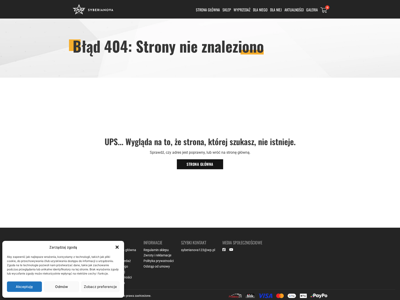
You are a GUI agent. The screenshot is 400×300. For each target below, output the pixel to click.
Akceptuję (24, 286)
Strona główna (208, 10)
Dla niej (276, 10)
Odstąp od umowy (157, 266)
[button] (117, 247)
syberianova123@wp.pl (198, 250)
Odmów (61, 286)
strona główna (200, 164)
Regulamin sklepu (156, 250)
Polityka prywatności (159, 261)
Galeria (312, 10)
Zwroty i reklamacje (157, 255)
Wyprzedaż (242, 10)
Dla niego (260, 10)
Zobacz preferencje (100, 286)
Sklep (226, 10)
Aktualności (294, 10)
